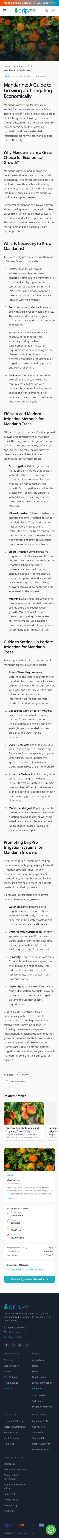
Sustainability (39, 1438)
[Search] (47, 11)
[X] (20, 1344)
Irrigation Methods (42, 1406)
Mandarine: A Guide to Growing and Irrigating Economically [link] (19, 70)
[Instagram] (13, 1344)
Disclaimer (9, 1510)
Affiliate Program (41, 1449)
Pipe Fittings (10, 1377)
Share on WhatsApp (17, 1081)
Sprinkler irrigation (42, 1382)
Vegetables (38, 1360)
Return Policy (11, 1493)
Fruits (31, 66)
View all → (9, 1388)
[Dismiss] (54, 3)
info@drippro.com (17, 1332)
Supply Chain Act (41, 1443)
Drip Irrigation (11, 1365)
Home (7, 66)
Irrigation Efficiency (14, 1421)
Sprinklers (9, 1360)
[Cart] (53, 11)
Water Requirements (15, 1426)
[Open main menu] (4, 10)
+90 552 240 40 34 (17, 1327)
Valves (7, 1371)
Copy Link (24, 1074)
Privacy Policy (11, 1499)
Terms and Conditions (15, 1469)
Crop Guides (38, 1395)
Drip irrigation (39, 1377)
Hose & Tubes (11, 1382)
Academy (19, 66)
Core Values (38, 1432)
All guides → (38, 1388)
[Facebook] (6, 1344)
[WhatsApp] (51, 1530)
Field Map (9, 1443)
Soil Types (37, 1400)
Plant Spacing (11, 1432)
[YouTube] (27, 1344)
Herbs (35, 1365)
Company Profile (40, 1421)
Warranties (9, 1463)
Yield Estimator (12, 1438)
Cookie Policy (10, 1505)
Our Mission (38, 1426)
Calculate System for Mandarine (28, 1279)
